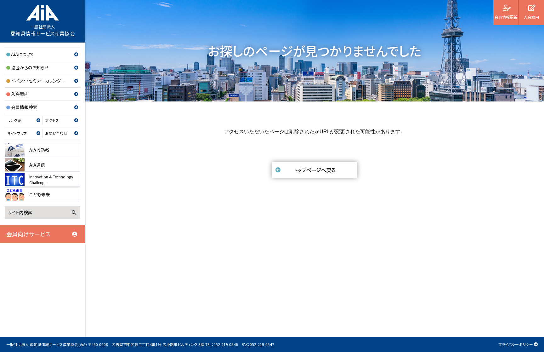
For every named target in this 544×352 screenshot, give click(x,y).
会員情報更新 (506, 17)
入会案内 (20, 94)
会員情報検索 (24, 107)
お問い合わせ (56, 133)
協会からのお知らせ (29, 67)
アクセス (52, 120)
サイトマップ (17, 133)
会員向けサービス (28, 234)
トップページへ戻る (315, 170)
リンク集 (14, 120)
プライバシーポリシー (515, 344)
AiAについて (22, 54)
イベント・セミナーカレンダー (38, 81)
